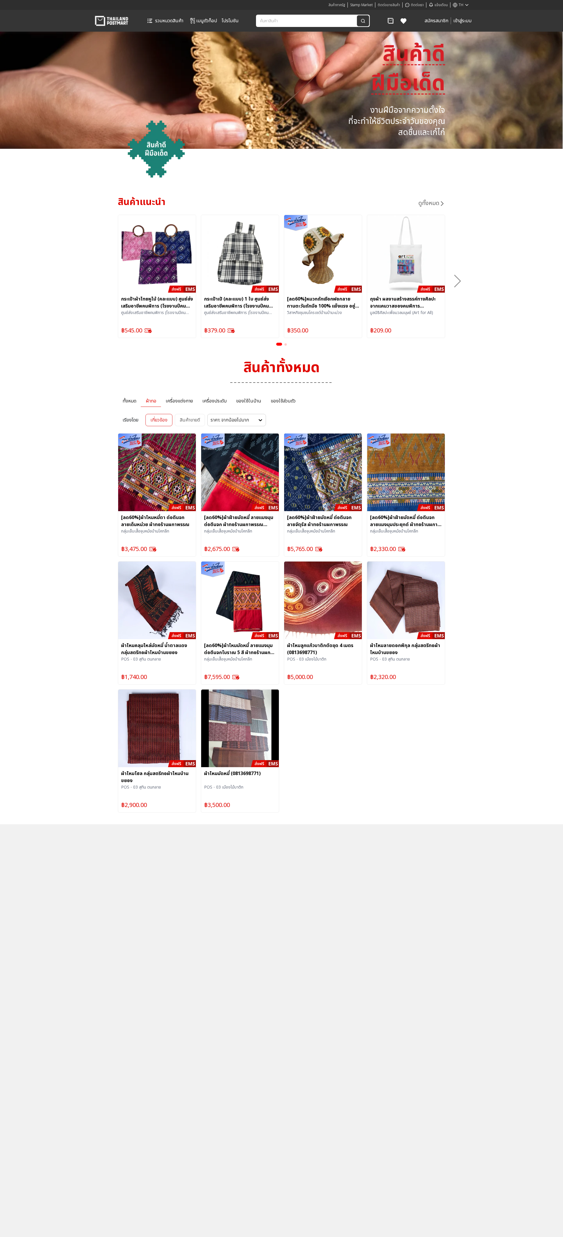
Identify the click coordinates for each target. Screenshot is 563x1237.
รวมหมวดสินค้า (169, 20)
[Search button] (363, 20)
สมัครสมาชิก (436, 20)
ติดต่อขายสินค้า (389, 5)
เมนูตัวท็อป (206, 20)
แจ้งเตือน (441, 5)
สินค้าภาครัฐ (336, 5)
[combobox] (307, 20)
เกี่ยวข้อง (158, 420)
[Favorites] (403, 21)
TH (461, 5)
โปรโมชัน (230, 20)
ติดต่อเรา (417, 5)
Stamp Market (361, 5)
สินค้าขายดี (190, 420)
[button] (390, 20)
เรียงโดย (130, 420)
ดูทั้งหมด (428, 203)
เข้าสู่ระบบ (462, 20)
